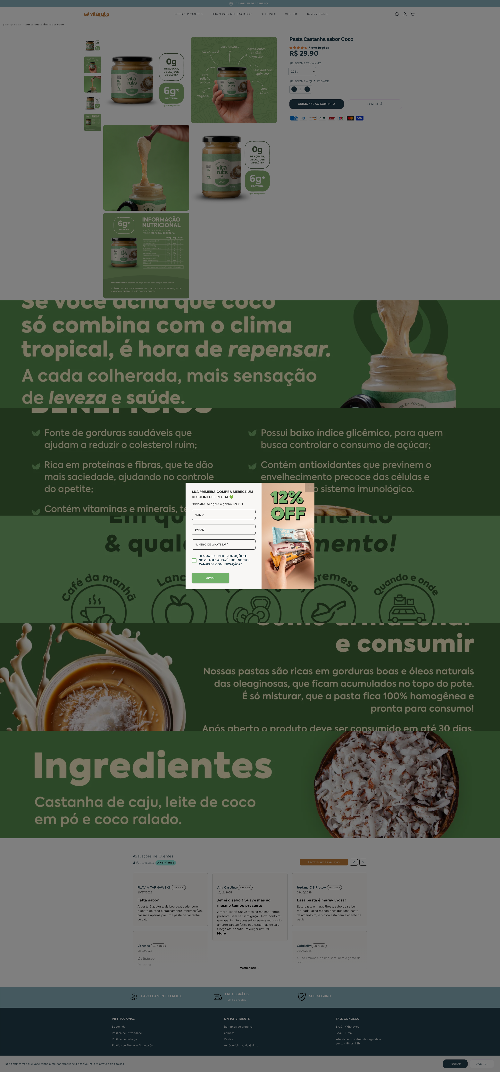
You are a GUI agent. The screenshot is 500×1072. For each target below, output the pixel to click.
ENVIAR (210, 578)
